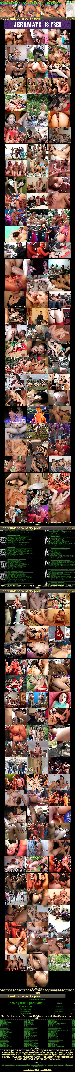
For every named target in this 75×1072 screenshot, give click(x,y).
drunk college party (4, 1026)
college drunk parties (53, 1042)
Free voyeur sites (31, 1055)
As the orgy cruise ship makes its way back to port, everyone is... (18, 577)
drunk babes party (52, 1044)
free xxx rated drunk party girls (55, 1039)
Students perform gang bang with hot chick (17, 545)
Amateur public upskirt (59, 1011)
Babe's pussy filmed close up (14, 556)
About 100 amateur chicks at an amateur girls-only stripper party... (18, 551)
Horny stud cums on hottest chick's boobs (17, 549)
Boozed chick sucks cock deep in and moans (61, 576)
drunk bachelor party (53, 1045)
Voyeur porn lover (59, 1009)
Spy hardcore (25, 1009)
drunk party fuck (4, 1044)
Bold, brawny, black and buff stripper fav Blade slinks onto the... (18, 548)
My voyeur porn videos (28, 1053)
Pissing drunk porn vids (25, 1003)
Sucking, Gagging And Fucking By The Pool (13, 571)
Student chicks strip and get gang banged (60, 574)
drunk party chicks (4, 1024)
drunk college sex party (29, 1036)
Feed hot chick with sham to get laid (15, 567)
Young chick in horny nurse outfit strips (16, 538)
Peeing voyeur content (50, 1059)
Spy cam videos (47, 1050)
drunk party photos (28, 1033)
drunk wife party (28, 1038)
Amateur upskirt (9, 1053)
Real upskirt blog (63, 1050)
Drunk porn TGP (30, 522)
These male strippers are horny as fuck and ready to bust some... (18, 539)
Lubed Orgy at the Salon (9, 541)
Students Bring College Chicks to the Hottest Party (19, 542)
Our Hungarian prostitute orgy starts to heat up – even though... (18, 550)
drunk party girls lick (53, 1036)
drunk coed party (4, 1042)
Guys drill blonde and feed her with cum (16, 575)
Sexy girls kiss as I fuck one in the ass (16, 565)
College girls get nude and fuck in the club (17, 544)
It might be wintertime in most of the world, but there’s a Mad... (61, 556)
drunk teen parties (28, 1037)
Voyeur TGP (15, 1055)
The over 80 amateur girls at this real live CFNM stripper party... (18, 576)
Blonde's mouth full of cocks (57, 557)
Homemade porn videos (52, 1053)
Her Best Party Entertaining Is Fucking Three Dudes (62, 570)
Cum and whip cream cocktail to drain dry (60, 560)
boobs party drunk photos (30, 1032)
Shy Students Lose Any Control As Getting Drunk (18, 564)
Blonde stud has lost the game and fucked (17, 559)
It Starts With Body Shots (53, 533)
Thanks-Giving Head (52, 550)
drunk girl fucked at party (6, 1046)
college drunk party (28, 1023)
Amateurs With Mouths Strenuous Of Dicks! (57, 542)
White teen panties (43, 1057)
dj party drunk (51, 1043)
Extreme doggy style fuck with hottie (59, 583)
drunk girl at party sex (53, 1025)
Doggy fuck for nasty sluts (57, 530)
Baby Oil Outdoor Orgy (9, 568)
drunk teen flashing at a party (31, 1043)
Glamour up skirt (30, 1059)
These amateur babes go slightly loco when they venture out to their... (19, 530)
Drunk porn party (14, 522)
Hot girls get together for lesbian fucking (16, 531)
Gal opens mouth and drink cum (15, 561)
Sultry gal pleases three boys (14, 560)
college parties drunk (29, 1020)
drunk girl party (27, 1021)
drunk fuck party (28, 1026)
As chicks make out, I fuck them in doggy (60, 579)
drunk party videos (52, 1029)
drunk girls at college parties (31, 1046)
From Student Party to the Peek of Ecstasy (60, 548)
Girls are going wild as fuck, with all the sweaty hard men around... (18, 572)
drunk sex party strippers (6, 1022)
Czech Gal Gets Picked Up (54, 534)
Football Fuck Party (52, 571)
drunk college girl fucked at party (56, 1046)
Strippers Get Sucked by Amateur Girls (56, 546)
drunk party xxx (28, 1034)
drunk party (3, 1020)
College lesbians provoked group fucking (17, 574)
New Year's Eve (11, 547)
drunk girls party (4, 1038)
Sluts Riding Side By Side (9, 555)
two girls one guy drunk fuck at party (57, 1023)
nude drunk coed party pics (30, 1035)
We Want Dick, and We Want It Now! (56, 540)
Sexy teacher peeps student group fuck (60, 541)
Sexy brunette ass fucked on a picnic (59, 578)
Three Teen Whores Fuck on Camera (56, 539)
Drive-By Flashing (52, 575)
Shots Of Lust (7, 578)
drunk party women (52, 1021)
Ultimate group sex (55, 536)
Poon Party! (6, 533)
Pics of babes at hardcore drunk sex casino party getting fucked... (18, 553)
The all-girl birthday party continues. (12, 562)
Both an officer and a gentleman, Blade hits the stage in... (16, 581)
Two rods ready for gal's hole (14, 535)
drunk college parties (5, 1029)
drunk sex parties (4, 1036)
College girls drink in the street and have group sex (62, 562)
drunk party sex (4, 1023)
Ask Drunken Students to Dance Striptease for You (18, 580)
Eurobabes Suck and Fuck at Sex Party (56, 573)
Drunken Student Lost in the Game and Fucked (18, 536)
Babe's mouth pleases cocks (57, 582)
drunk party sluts (4, 1039)
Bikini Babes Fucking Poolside (54, 553)
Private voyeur (31, 1050)
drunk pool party (4, 1030)
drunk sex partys (28, 1031)
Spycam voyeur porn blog (54, 1065)
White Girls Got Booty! (53, 558)
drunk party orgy (52, 1020)
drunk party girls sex (29, 1029)
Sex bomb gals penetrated (57, 554)
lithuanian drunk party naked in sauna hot (58, 1030)
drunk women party (52, 1022)
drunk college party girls (54, 1024)
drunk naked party (52, 1035)
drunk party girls (4, 1021)
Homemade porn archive (59, 1013)
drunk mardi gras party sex (54, 1028)
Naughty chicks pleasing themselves (16, 573)
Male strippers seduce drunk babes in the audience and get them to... (19, 532)
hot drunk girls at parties (30, 1044)
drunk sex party (4, 1025)
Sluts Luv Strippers (12, 569)
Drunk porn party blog (47, 522)
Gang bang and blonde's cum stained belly (17, 537)
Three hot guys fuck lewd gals (58, 538)
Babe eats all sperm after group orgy (16, 540)
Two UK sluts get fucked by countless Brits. (17, 563)
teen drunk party (28, 1041)
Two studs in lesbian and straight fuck (16, 554)
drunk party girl (3, 1035)
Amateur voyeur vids (23, 1057)
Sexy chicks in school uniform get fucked (17, 566)
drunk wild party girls (53, 1038)
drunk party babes (28, 1022)
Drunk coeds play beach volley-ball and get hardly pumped (20, 582)
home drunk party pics (5, 1037)
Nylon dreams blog (23, 1065)
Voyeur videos (25, 1014)
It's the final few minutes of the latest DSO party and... (59, 531)
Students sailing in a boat (56, 563)
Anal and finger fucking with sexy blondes (16, 579)
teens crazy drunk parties (30, 1042)
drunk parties (3, 1033)
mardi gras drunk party (53, 1031)
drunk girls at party (4, 1031)
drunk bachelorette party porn (31, 1045)
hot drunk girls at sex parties (31, 1039)
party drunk (3, 1043)
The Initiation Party (55, 551)
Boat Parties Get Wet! (56, 552)
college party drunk (4, 1041)
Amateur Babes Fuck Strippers (11, 584)
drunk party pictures (29, 1024)
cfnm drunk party (52, 1032)
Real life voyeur (25, 1011)
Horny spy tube (59, 1006)
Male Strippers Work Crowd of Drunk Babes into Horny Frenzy (18, 557)
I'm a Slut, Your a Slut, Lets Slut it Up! (59, 549)
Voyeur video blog (37, 1065)
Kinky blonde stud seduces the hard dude (60, 544)
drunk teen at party (52, 1037)
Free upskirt (25, 1006)
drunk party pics (4, 1028)
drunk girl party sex (52, 1033)
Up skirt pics (59, 1003)
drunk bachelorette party (6, 1032)
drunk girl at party (4, 1045)
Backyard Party (11, 543)
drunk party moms (28, 1030)
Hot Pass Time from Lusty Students (15, 552)
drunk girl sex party (52, 1034)
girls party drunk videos (53, 1041)
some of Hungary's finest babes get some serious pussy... (61, 545)
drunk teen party (28, 1025)
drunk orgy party (4, 1034)
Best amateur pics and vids (52, 1055)
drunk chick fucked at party (30, 1028)
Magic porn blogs (8, 1065)
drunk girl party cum (53, 1026)
